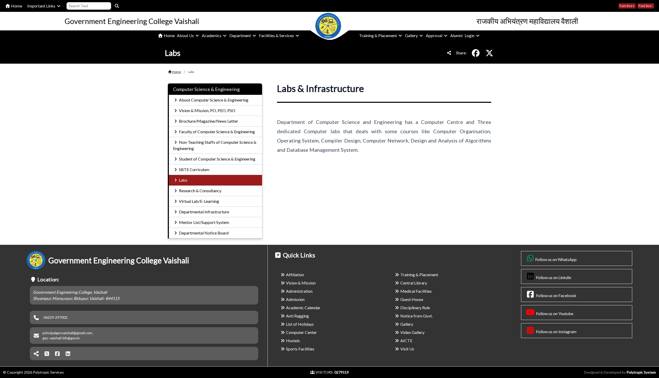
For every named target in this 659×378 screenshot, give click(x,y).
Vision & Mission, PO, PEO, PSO (206, 110)
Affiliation (295, 274)
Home (16, 5)
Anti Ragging (297, 315)
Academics (212, 35)
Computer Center (301, 332)
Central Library (413, 282)
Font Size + (627, 6)
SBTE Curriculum (193, 169)
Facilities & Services (277, 35)
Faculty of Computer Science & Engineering (216, 131)
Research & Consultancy (199, 190)
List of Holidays (300, 324)
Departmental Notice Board (203, 232)
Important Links (41, 5)
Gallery (412, 35)
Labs (182, 180)
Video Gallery (412, 332)
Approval (434, 35)
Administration (299, 291)
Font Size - (646, 6)
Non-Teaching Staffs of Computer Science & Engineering (214, 145)
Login (470, 35)
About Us (186, 35)
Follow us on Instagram (555, 331)
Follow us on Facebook (555, 295)
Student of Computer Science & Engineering (216, 158)
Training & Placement (378, 35)
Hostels (293, 340)
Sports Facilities (300, 348)
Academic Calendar (303, 307)
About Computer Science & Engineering (213, 99)
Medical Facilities (416, 291)
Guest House (411, 299)
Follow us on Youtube (554, 313)
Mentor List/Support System (203, 222)
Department (240, 35)
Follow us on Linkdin (553, 277)
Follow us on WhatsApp (556, 259)
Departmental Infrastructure (203, 211)
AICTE (406, 340)
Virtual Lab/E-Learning (198, 201)
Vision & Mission (301, 282)
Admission (295, 299)
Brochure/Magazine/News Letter (208, 121)
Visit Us (407, 348)
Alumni (456, 35)
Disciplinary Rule (415, 307)
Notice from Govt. (416, 315)
